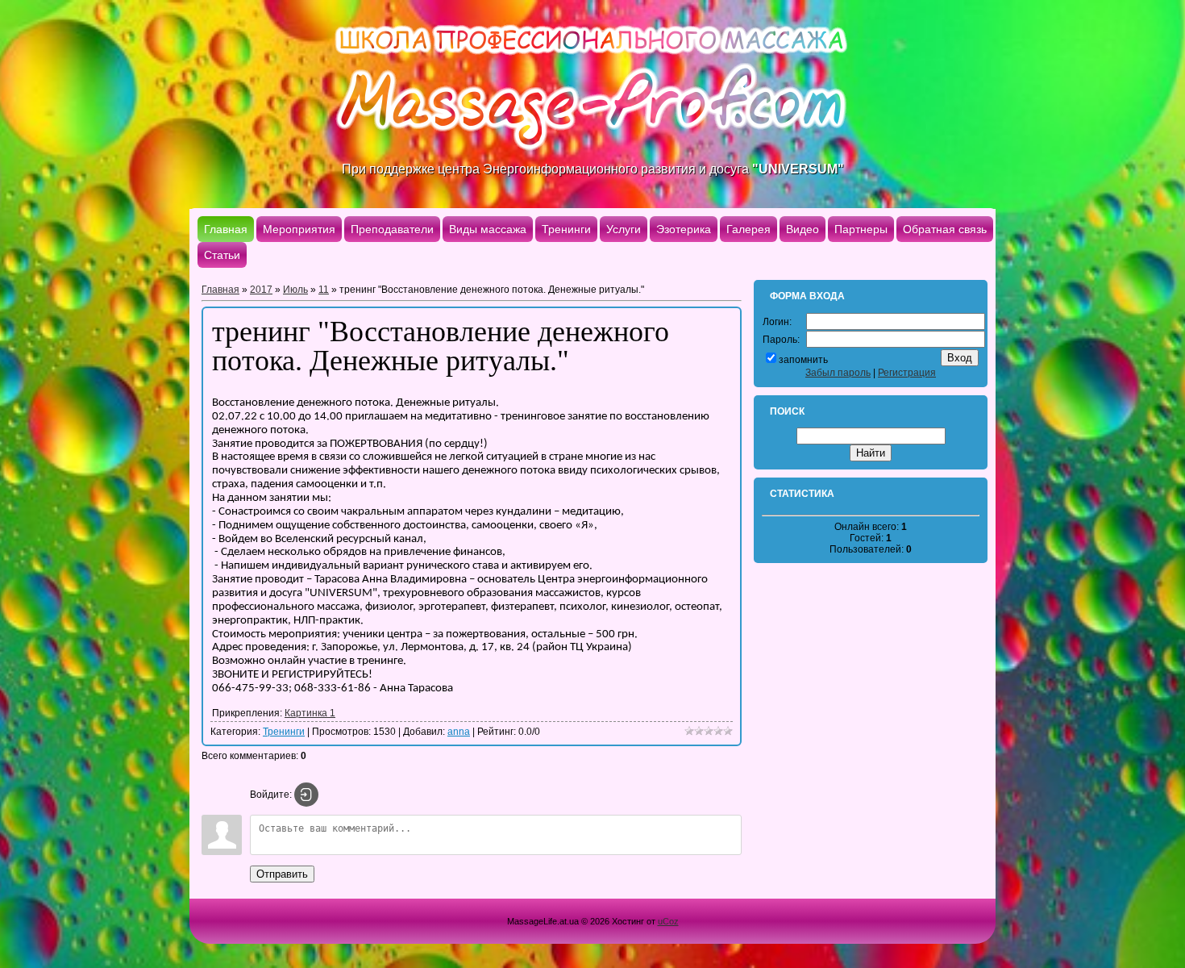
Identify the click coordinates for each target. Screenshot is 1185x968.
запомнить (803, 359)
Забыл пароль (838, 372)
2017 (261, 289)
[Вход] (306, 794)
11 (323, 289)
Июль (295, 289)
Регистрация (907, 372)
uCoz (668, 921)
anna (458, 731)
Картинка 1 (310, 713)
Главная (220, 289)
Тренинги (284, 731)
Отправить (282, 874)
